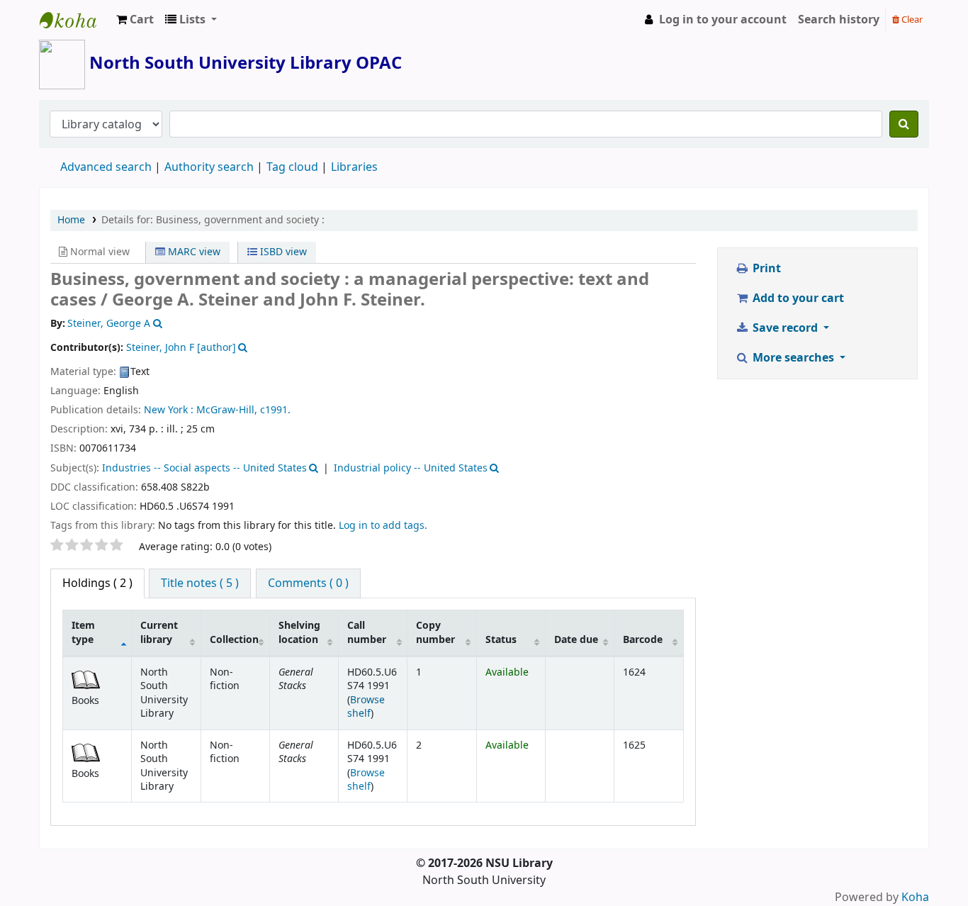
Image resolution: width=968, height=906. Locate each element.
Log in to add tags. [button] (383, 525)
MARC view (192, 252)
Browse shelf (366, 707)
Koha (915, 897)
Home (71, 220)
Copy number (435, 632)
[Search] (903, 124)
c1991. (275, 410)
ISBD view (282, 252)
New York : (168, 410)
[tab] (200, 583)
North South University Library (75, 20)
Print (765, 268)
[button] (135, 20)
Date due (576, 639)
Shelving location (299, 632)
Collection (234, 639)
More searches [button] (793, 358)
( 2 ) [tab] (97, 583)
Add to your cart (797, 298)
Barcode (643, 639)
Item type (83, 632)
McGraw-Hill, (226, 410)
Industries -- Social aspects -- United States (204, 468)
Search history (838, 19)
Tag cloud (292, 167)
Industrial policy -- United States (411, 468)
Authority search (209, 167)
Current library (159, 632)
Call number (366, 632)
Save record (785, 328)
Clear (911, 19)
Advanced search (106, 167)
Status (501, 639)
